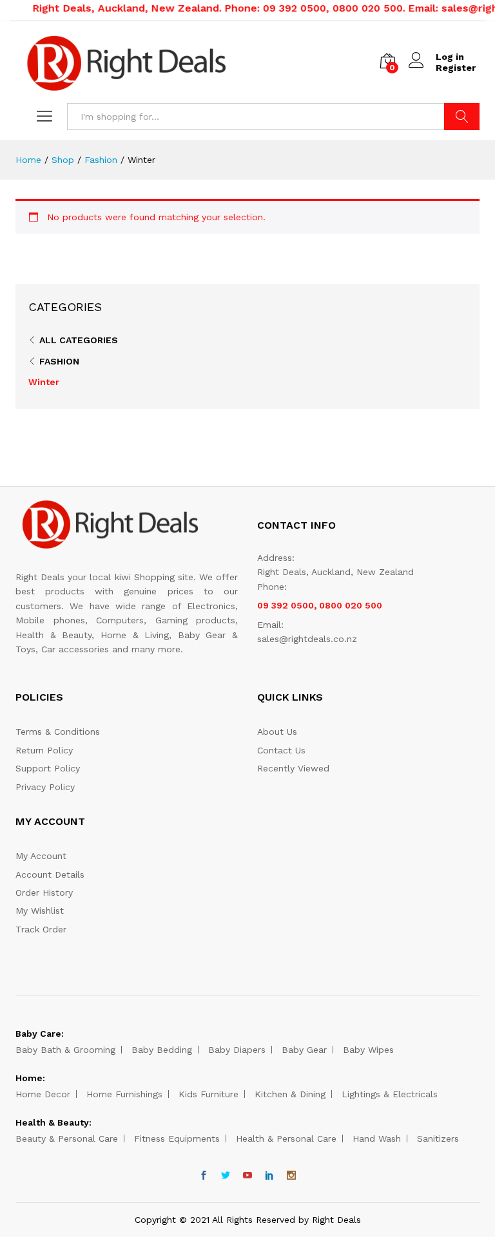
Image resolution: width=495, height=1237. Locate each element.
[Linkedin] (269, 1176)
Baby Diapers (237, 1049)
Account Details (49, 874)
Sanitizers (438, 1138)
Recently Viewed (293, 768)
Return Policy (44, 750)
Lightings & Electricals (390, 1094)
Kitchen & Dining (290, 1094)
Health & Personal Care (286, 1138)
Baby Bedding (161, 1049)
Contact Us (281, 750)
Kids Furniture (208, 1094)
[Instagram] (291, 1176)
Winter (43, 382)
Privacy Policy (45, 787)
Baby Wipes (368, 1049)
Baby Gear (304, 1049)
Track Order (40, 929)
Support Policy (47, 768)
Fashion (59, 361)
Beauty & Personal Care (66, 1138)
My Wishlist (39, 910)
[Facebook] (204, 1176)
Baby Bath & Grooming (65, 1049)
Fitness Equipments (177, 1138)
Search (462, 116)
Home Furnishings (124, 1094)
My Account (40, 856)
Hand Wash (377, 1138)
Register (456, 67)
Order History (44, 892)
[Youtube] (247, 1176)
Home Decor (42, 1094)
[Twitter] (226, 1176)
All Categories (78, 340)
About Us (277, 731)
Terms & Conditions (57, 731)
